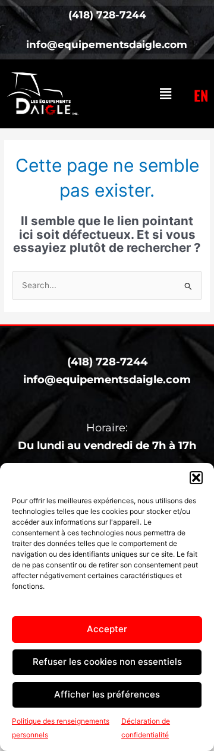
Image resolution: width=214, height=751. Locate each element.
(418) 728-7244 (107, 361)
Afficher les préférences (107, 694)
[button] (196, 478)
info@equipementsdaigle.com (107, 379)
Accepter (107, 629)
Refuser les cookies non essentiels (107, 661)
